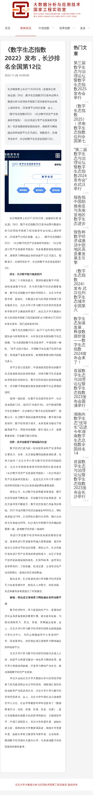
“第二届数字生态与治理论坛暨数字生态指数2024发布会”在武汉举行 (80, 169)
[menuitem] (7, 27)
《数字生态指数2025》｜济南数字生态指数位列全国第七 (80, 123)
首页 (7, 28)
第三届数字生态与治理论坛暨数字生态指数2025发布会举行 (80, 80)
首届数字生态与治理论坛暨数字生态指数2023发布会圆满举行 (80, 388)
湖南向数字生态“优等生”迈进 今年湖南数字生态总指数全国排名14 (80, 433)
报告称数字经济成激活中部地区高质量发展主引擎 (80, 247)
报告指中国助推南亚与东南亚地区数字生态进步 (80, 210)
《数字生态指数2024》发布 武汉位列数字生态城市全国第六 (80, 290)
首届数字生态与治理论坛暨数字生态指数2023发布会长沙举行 (80, 479)
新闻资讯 (25, 28)
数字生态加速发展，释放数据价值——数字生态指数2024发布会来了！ (80, 340)
